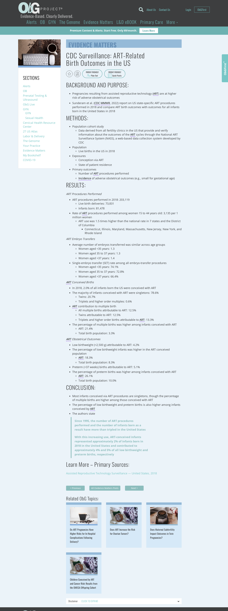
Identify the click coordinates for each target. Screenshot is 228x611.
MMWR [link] (105, 103)
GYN (52, 22)
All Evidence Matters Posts (104, 488)
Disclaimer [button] (83, 601)
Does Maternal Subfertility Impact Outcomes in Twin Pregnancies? (162, 533)
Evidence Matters (98, 22)
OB (42, 22)
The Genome (69, 22)
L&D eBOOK (126, 22)
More (171, 22)
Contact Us (164, 10)
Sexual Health (34, 118)
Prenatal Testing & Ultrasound (35, 97)
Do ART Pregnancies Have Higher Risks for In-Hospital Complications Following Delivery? (82, 536)
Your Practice (31, 146)
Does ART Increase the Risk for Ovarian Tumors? (122, 531)
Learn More (149, 30)
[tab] (124, 601)
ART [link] (155, 93)
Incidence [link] (84, 178)
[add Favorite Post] (69, 74)
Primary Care (151, 22)
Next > (134, 488)
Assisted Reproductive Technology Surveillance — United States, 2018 (112, 473)
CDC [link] (97, 103)
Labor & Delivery (34, 136)
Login (188, 10)
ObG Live (29, 104)
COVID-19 (29, 160)
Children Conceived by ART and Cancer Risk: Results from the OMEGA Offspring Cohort (83, 583)
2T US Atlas (30, 131)
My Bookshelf (32, 155)
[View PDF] (77, 74)
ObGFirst (201, 10)
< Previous (75, 488)
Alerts (31, 22)
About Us (151, 10)
